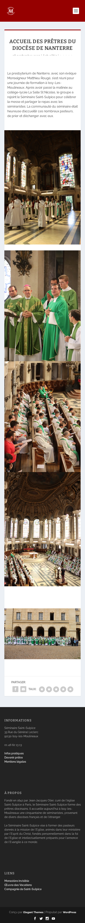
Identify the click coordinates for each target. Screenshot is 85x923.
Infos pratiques (14, 753)
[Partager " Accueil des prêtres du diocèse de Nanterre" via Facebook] (15, 689)
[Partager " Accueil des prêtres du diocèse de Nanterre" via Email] (23, 689)
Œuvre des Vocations (18, 885)
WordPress (69, 912)
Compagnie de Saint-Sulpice (23, 889)
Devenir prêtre (13, 757)
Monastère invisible (16, 880)
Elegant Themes (33, 912)
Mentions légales (15, 761)
